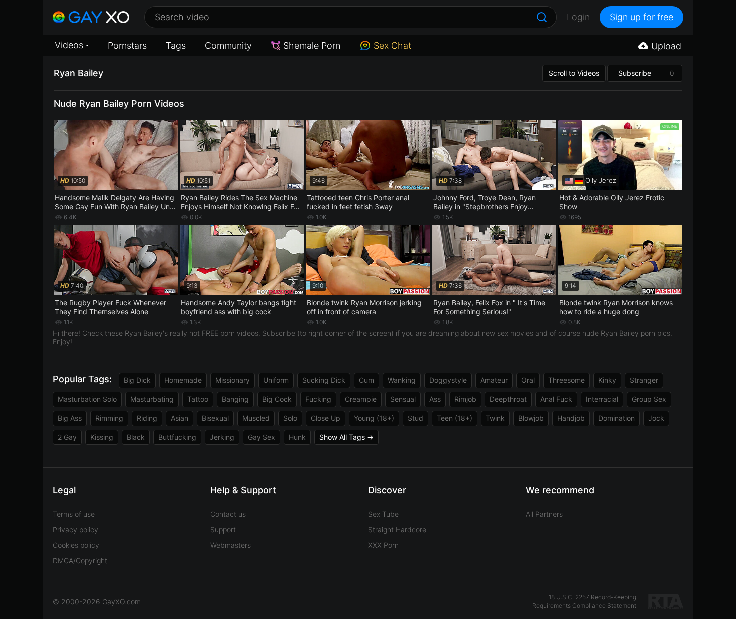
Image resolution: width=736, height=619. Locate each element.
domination (616, 418)
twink (495, 418)
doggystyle (448, 380)
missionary (232, 380)
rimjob (465, 399)
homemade (183, 380)
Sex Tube (383, 514)
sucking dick (323, 380)
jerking (222, 437)
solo (290, 418)
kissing (101, 437)
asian (179, 418)
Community (228, 45)
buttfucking (177, 437)
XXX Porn (383, 545)
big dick (137, 380)
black (136, 437)
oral (528, 380)
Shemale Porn (311, 45)
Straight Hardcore (397, 530)
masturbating (152, 399)
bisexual (215, 418)
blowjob (531, 418)
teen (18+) (454, 418)
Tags (176, 45)
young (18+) (374, 418)
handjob (571, 418)
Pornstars (127, 45)
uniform (276, 380)
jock (656, 418)
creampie (361, 399)
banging (235, 399)
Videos (69, 45)
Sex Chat (392, 45)
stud (415, 418)
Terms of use (74, 514)
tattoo (197, 399)
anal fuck (556, 399)
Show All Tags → (346, 437)
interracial (602, 399)
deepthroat (508, 399)
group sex (649, 399)
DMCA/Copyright (80, 560)
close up (325, 418)
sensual (403, 399)
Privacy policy (75, 530)
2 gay (67, 437)
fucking (318, 399)
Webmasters (230, 545)
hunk (297, 437)
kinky (607, 380)
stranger (644, 380)
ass (435, 399)
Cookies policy (76, 545)
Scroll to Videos (574, 73)
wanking (402, 380)
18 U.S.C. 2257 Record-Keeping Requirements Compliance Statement (584, 602)
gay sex (261, 437)
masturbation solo (87, 399)
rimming (109, 418)
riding (147, 418)
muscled (256, 418)
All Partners (544, 514)
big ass (70, 418)
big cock (277, 399)
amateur (494, 380)
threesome (566, 380)
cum (366, 380)
